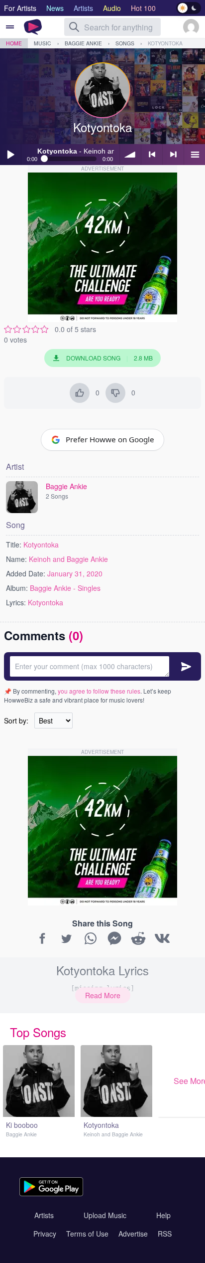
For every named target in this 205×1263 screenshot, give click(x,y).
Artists (44, 1215)
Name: (16, 559)
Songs (124, 43)
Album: (17, 588)
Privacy (44, 1234)
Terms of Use (87, 1234)
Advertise (133, 1234)
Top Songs (38, 1032)
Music (42, 43)
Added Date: (25, 573)
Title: (13, 544)
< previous (151, 154)
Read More (102, 995)
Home (14, 43)
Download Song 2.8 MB (109, 358)
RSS (165, 1234)
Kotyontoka (165, 43)
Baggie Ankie (83, 43)
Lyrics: (16, 602)
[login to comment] (102, 666)
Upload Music (105, 1215)
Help (163, 1215)
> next (173, 154)
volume (130, 154)
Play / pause (10, 154)
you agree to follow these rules (99, 691)
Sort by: (16, 720)
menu (194, 154)
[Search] (74, 27)
